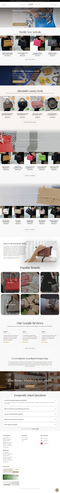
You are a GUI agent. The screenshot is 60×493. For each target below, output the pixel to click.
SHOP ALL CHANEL (30, 229)
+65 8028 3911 (19, 0)
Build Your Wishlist (18, 22)
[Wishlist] (53, 5)
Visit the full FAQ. (35, 428)
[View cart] (55, 5)
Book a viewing (25, 437)
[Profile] (50, 5)
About (24, 4)
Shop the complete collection (10, 257)
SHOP (21, 4)
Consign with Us (25, 439)
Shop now (30, 386)
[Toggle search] (57, 5)
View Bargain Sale (18, 81)
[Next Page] (57, 46)
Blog (37, 4)
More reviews (30, 348)
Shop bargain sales (30, 122)
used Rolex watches (41, 14)
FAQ (39, 4)
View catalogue (30, 59)
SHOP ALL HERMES (30, 175)
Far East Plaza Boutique (35, 0)
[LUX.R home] (31, 4)
